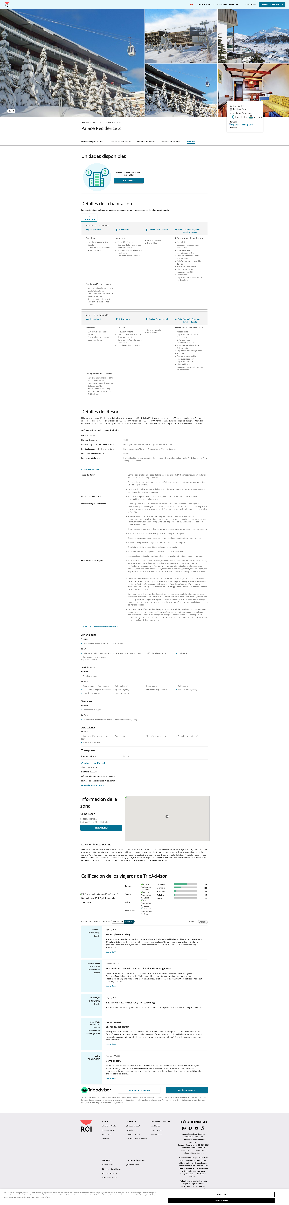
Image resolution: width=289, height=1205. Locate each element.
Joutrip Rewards (132, 1165)
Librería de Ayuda (109, 1126)
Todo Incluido (156, 1134)
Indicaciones (101, 828)
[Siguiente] (261, 117)
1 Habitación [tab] (89, 218)
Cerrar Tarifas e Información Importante (99, 626)
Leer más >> (111, 952)
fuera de (129, 922)
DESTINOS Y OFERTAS (227, 4)
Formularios (106, 1134)
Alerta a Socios (107, 1165)
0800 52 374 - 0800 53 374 (194, 1137)
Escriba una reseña (186, 1090)
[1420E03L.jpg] (253, 36)
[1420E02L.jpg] (181, 36)
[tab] (92, 141)
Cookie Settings (221, 1194)
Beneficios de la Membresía (137, 1139)
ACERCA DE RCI (205, 4)
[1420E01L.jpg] (72, 63)
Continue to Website (221, 1200)
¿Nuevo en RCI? (132, 1134)
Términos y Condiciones (111, 1169)
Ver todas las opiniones (139, 1090)
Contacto (105, 1139)
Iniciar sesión (129, 180)
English (202, 922)
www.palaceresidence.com (92, 785)
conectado (118, 922)
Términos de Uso (108, 1173)
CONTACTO (248, 4)
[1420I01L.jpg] (253, 90)
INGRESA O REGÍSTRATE (272, 4)
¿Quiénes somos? (133, 1126)
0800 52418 (193, 1142)
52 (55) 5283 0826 (202, 1145)
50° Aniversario (132, 1130)
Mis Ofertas (155, 1126)
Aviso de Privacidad (109, 1177)
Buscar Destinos (157, 1130)
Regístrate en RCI (108, 1130)
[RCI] (7, 4)
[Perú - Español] (192, 4)
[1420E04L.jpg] (181, 90)
